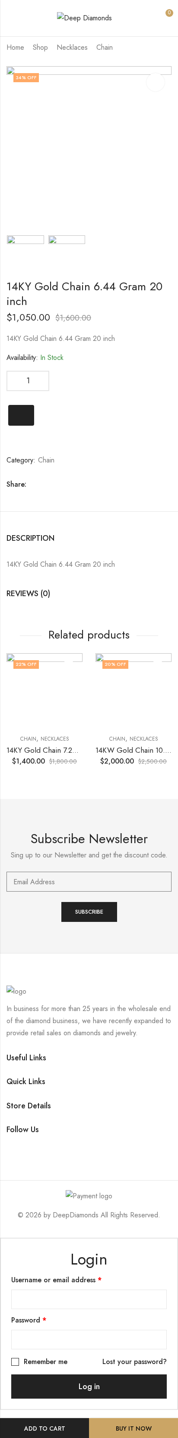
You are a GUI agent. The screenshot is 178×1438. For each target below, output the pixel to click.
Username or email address (70, 1279)
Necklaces (72, 47)
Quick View (69, 667)
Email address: (89, 882)
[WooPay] (21, 415)
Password (42, 1319)
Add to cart (44, 1428)
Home (15, 47)
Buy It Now (134, 1428)
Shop (40, 47)
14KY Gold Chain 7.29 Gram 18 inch (63, 750)
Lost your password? (134, 1362)
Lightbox (155, 82)
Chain (104, 47)
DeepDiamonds (76, 1215)
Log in (89, 1386)
